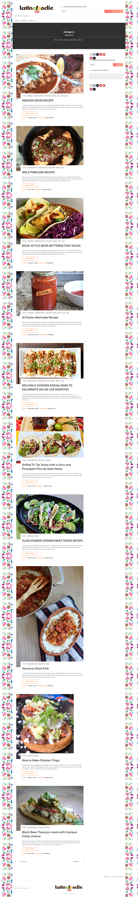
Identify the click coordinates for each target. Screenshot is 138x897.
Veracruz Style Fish (35, 668)
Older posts (23, 861)
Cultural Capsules (31, 167)
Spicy (63, 241)
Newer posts (76, 861)
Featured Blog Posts (38, 95)
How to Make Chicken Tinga (40, 760)
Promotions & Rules (118, 876)
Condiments (30, 241)
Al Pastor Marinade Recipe (40, 317)
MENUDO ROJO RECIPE (38, 100)
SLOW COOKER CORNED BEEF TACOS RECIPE (52, 540)
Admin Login (107, 876)
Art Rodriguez (49, 263)
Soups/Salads (64, 95)
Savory (58, 95)
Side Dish (48, 460)
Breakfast (29, 95)
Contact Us (24, 20)
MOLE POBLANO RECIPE (38, 172)
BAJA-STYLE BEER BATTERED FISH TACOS (51, 245)
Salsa (59, 312)
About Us (32, 20)
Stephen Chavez (50, 117)
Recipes (17, 20)
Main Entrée (48, 95)
